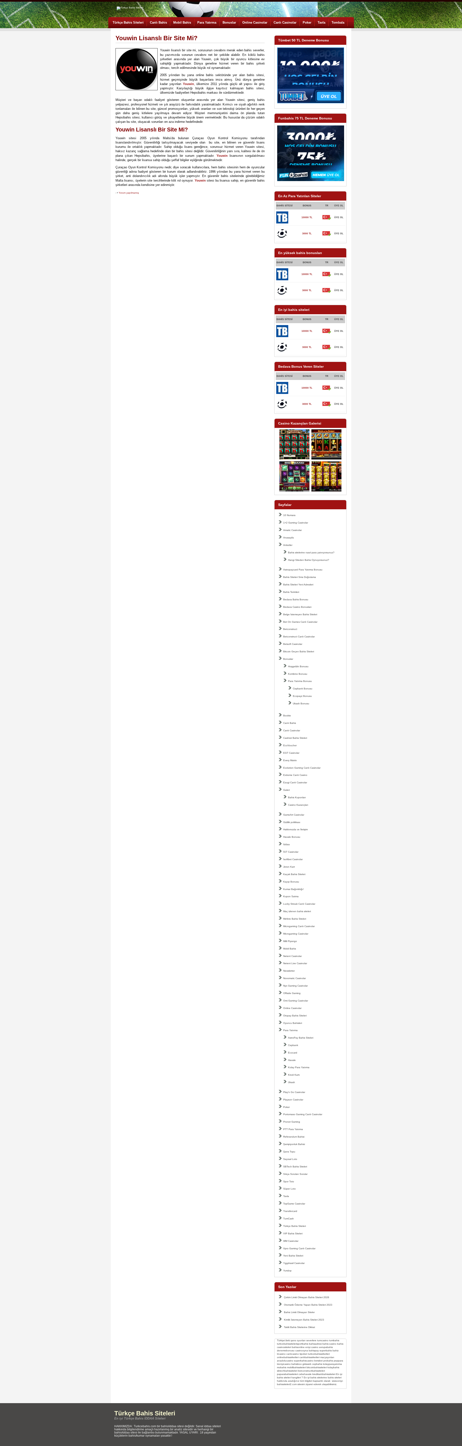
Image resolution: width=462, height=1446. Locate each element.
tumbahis (334, 1340)
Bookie (287, 715)
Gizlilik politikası (291, 822)
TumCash (288, 1218)
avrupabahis (326, 1347)
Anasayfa (288, 537)
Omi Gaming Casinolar (295, 1000)
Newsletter (289, 970)
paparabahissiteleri (287, 1374)
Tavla (321, 22)
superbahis (326, 1350)
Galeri (286, 790)
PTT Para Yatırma (293, 1129)
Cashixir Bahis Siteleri (295, 738)
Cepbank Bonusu (302, 688)
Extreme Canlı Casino (295, 775)
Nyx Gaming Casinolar (295, 985)
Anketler (287, 545)
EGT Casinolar (291, 753)
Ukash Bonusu (301, 703)
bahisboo (296, 1364)
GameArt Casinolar (293, 814)
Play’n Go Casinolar (294, 1092)
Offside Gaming (292, 993)
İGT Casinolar (290, 852)
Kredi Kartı (294, 1074)
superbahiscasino (304, 1360)
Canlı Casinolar (285, 22)
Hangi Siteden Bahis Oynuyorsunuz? (308, 560)
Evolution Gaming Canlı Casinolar (302, 767)
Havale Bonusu (291, 837)
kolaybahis (333, 1367)
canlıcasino (292, 1354)
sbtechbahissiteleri (287, 1370)
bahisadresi (315, 1343)
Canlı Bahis (158, 22)
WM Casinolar (290, 1241)
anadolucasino (285, 1360)
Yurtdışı (287, 1270)
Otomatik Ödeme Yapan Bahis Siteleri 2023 (308, 1304)
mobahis (281, 1367)
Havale (292, 1060)
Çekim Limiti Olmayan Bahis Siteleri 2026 (306, 1297)
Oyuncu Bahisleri (292, 1023)
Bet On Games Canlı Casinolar (300, 622)
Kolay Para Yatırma (298, 1067)
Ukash (291, 1082)
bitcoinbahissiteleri (317, 1367)
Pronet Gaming (291, 1121)
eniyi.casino (311, 1347)
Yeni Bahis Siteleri (293, 1255)
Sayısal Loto (290, 1159)
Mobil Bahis (182, 22)
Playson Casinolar (293, 1099)
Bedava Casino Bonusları (297, 607)
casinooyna (301, 1350)
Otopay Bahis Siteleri (295, 1015)
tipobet (303, 1354)
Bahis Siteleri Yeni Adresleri (298, 584)
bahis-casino (329, 1343)
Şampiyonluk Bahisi (294, 1144)
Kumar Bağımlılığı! (293, 889)
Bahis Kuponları (297, 797)
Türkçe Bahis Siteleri (128, 22)
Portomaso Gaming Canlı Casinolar (302, 1114)
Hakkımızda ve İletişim (295, 829)
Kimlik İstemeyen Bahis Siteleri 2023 (304, 1319)
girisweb (306, 1364)
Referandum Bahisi (293, 1136)
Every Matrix (290, 760)
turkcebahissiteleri (287, 1343)
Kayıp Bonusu (291, 881)
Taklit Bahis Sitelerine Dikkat (299, 1327)
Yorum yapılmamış (129, 192)
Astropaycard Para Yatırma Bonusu (302, 569)
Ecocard (292, 1052)
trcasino (281, 1354)
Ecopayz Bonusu (302, 696)
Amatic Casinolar (292, 530)
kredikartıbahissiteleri (323, 1374)
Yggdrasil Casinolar (294, 1263)
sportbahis (302, 1343)
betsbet (318, 1360)
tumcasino (322, 1340)
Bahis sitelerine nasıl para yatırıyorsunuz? (311, 552)
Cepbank (293, 1045)
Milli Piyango (290, 941)
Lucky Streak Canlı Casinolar (299, 904)
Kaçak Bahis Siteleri (294, 874)
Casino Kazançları (298, 805)
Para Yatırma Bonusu (300, 681)
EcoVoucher (290, 745)
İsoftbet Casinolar (293, 859)
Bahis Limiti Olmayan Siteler (299, 1312)
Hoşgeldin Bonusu (298, 666)
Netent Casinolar (292, 956)
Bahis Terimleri (291, 592)
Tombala (338, 22)
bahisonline (298, 1347)
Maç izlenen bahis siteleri (297, 911)
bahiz (336, 1350)
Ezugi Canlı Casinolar (295, 782)
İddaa (286, 844)
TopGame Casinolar (294, 1203)
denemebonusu (286, 1350)
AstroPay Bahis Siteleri (300, 1037)
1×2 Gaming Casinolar (295, 522)
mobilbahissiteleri (296, 1367)
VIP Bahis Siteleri (292, 1233)
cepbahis (317, 1364)
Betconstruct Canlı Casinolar (299, 636)
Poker (307, 22)
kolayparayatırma (332, 1364)
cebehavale (305, 1374)
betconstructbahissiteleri (311, 1370)
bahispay (314, 1350)
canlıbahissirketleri (309, 1357)
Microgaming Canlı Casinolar (299, 926)
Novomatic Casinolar (294, 978)
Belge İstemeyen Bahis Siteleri (300, 614)
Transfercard (290, 1211)
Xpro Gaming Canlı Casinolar (299, 1248)
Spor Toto (288, 1181)
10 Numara (289, 515)
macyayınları (327, 1357)
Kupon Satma (291, 896)
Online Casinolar (254, 22)
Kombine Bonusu (297, 674)
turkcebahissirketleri (319, 1354)
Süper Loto (289, 1188)
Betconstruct (290, 629)
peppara (338, 1360)
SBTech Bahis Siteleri (295, 1166)
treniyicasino (284, 1364)
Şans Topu (289, 1151)
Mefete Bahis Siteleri (294, 918)
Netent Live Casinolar (295, 963)
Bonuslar (229, 22)
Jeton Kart (289, 866)
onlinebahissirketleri (288, 1357)
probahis (328, 1360)
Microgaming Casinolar (295, 933)
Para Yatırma (206, 22)
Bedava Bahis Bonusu (295, 599)
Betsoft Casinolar (292, 644)
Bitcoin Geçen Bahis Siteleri (298, 651)
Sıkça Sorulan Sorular (295, 1174)
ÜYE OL (338, 217)
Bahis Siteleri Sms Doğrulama (299, 577)
